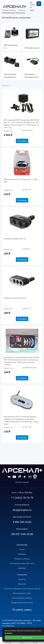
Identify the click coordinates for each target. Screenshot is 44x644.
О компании (22, 575)
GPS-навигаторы (31, 48)
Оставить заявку (22, 609)
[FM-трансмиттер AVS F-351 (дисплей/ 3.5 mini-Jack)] (22, 163)
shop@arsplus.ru (22, 509)
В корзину (22, 141)
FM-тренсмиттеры (11, 45)
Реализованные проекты (22, 598)
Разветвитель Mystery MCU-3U (15, 298)
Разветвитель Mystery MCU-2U (15, 239)
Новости (22, 579)
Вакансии (22, 584)
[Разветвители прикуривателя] (32, 62)
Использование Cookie (22, 593)
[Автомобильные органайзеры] (12, 61)
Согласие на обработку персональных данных (22, 589)
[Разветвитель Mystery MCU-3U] (22, 281)
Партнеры (22, 554)
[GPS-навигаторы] (32, 34)
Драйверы (22, 568)
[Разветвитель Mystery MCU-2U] (22, 222)
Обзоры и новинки (22, 559)
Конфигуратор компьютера (22, 603)
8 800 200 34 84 (22, 521)
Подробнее (8, 633)
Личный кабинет (22, 482)
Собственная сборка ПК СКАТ (22, 563)
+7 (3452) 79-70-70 (22, 497)
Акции (22, 549)
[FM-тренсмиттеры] (12, 32)
